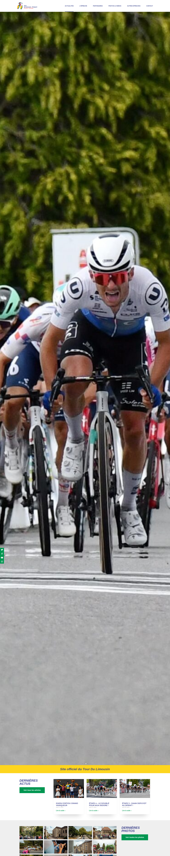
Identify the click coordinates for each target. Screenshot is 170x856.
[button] (2, 388)
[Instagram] (2, 562)
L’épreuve (83, 6)
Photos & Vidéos (115, 6)
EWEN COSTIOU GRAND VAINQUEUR (67, 804)
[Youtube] (2, 558)
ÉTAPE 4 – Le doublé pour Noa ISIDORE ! (99, 804)
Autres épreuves (133, 6)
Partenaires (98, 6)
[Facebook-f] (2, 554)
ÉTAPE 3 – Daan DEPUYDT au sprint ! (134, 804)
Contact (149, 6)
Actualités (69, 6)
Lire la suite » (60, 810)
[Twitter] (2, 550)
